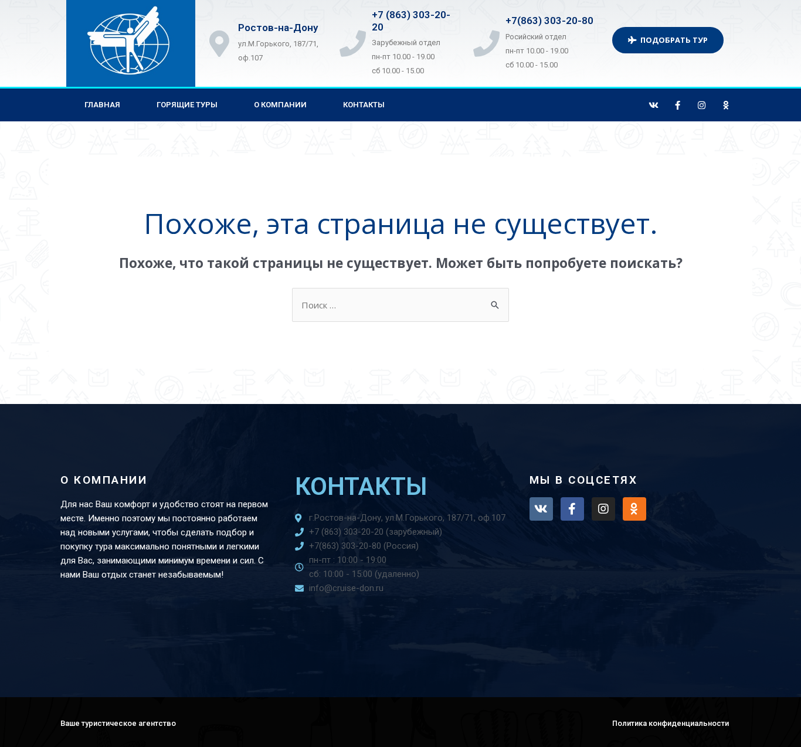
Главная (102, 104)
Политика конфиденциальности (670, 723)
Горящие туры (187, 104)
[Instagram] (702, 105)
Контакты (364, 104)
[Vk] (654, 105)
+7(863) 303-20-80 (549, 20)
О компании (280, 104)
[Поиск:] (400, 305)
